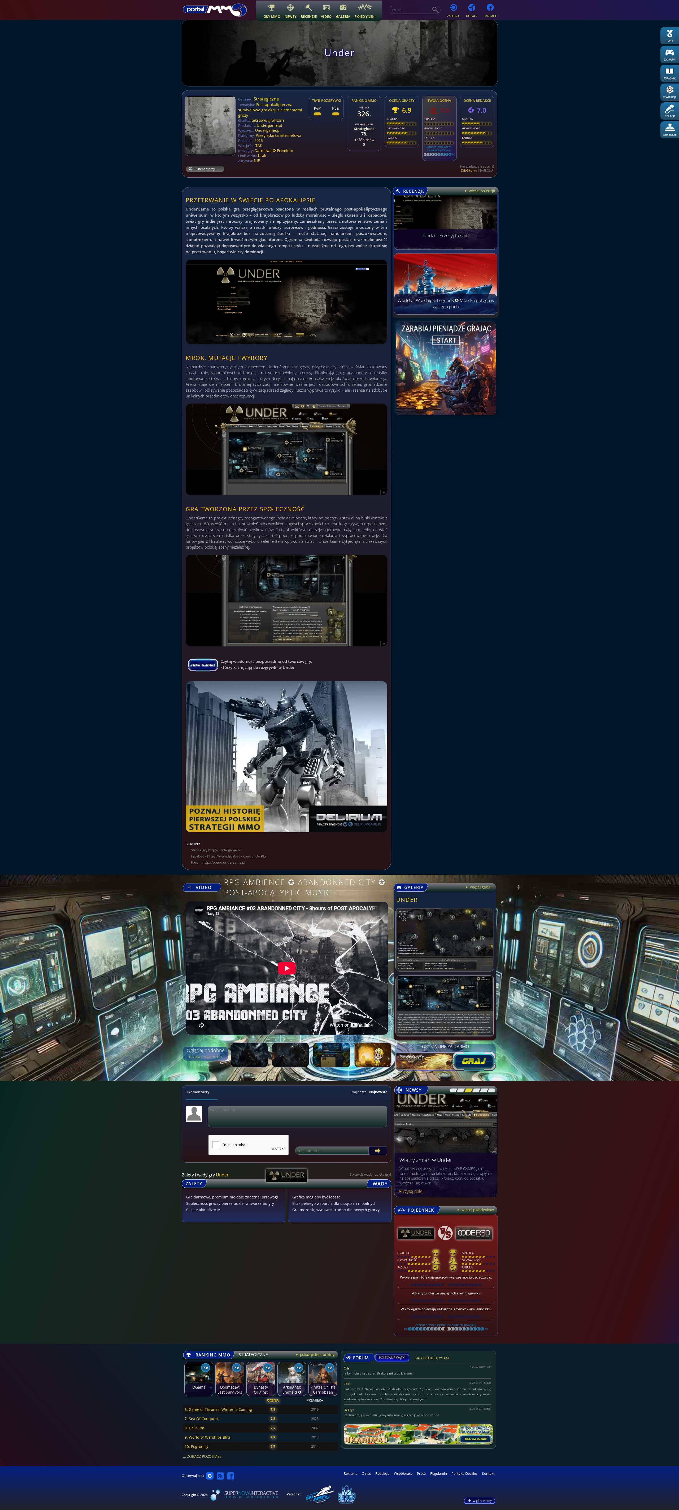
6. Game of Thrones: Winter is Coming (218, 1409)
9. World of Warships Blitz (207, 1437)
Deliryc (349, 1410)
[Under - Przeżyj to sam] (445, 248)
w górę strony (482, 1501)
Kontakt (488, 1473)
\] (490, 1090)
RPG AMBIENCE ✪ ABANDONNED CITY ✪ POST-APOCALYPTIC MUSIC (304, 887)
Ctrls (347, 1384)
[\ (452, 1090)
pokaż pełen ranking (316, 1354)
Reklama (350, 1473)
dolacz (471, 16)
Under (407, 899)
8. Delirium (194, 1427)
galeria (343, 16)
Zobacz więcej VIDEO (207, 1057)
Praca (421, 1473)
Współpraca (403, 1473)
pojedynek (364, 16)
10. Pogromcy (196, 1446)
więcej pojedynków (477, 1209)
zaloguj (453, 16)
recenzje (309, 16)
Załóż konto (469, 170)
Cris (347, 1368)
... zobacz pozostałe (202, 1456)
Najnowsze (378, 1091)
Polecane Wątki (392, 1358)
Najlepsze (359, 1091)
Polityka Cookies (464, 1473)
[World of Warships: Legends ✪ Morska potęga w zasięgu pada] (445, 313)
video (326, 16)
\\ (459, 1090)
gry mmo (271, 16)
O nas (366, 1473)
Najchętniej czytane (432, 1359)
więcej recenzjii (481, 190)
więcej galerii (480, 887)
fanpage (490, 16)
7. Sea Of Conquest (202, 1418)
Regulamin (438, 1473)
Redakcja (382, 1473)
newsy (291, 16)
